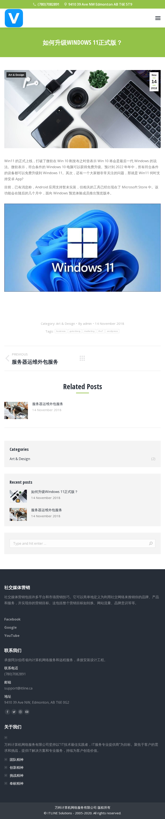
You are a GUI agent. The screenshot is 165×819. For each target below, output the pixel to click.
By (85, 323)
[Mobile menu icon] (158, 18)
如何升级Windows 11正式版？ (54, 491)
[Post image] (16, 410)
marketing (89, 331)
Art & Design (16, 74)
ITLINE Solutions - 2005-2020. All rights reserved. (84, 813)
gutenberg (75, 331)
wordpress (112, 331)
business (61, 331)
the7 (100, 331)
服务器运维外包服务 (47, 403)
